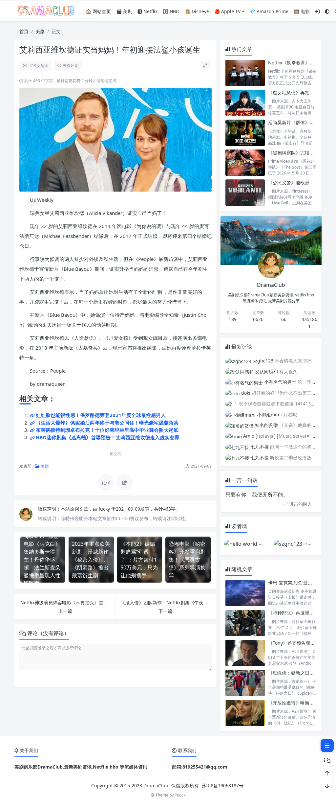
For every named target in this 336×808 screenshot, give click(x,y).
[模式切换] (327, 11)
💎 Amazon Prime (269, 11)
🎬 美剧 (124, 11)
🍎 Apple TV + (229, 11)
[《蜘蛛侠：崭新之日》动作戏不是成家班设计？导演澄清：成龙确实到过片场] (245, 683)
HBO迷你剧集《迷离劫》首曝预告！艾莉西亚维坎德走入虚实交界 (107, 437)
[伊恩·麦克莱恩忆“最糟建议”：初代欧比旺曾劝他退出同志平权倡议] (245, 593)
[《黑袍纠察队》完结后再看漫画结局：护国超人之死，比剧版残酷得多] (245, 163)
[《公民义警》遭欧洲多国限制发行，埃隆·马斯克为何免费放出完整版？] (245, 192)
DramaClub (155, 785)
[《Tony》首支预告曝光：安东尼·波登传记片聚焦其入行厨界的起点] (245, 653)
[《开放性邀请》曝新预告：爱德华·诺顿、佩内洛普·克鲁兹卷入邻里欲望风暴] (245, 713)
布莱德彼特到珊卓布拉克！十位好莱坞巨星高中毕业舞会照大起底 (107, 430)
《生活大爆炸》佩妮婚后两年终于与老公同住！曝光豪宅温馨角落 (107, 422)
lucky (105, 509)
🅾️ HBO (171, 11)
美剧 (40, 31)
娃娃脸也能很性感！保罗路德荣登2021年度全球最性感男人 (101, 415)
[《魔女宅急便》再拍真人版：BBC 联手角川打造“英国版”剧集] (245, 102)
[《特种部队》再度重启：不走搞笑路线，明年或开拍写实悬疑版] (245, 623)
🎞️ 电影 (302, 11)
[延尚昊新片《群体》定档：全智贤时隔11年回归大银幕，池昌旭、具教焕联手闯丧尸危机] (245, 132)
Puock (180, 795)
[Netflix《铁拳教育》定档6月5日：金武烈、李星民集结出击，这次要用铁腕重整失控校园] (245, 72)
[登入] (317, 11)
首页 (24, 31)
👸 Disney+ (197, 11)
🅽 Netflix (147, 11)
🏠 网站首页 (98, 11)
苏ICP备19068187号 (222, 785)
